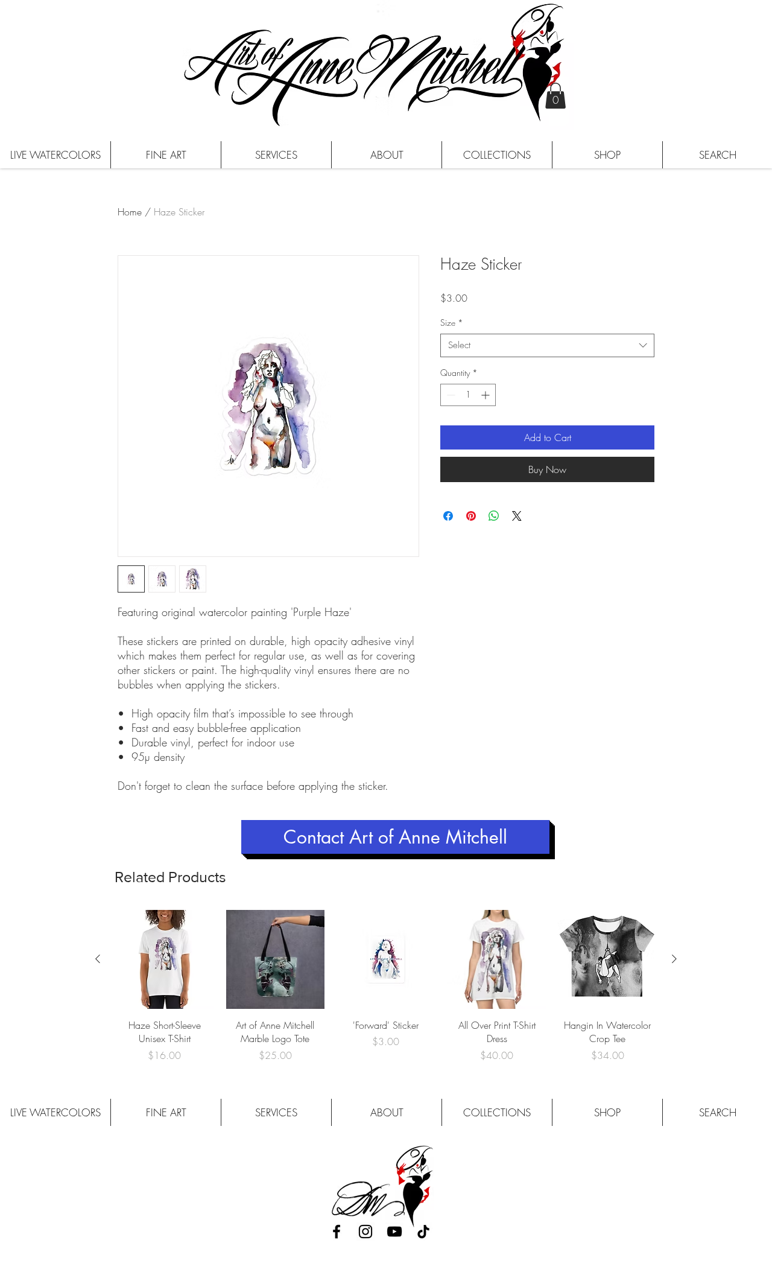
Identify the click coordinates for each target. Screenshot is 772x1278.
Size (451, 322)
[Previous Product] (97, 959)
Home (130, 211)
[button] (555, 96)
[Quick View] (164, 959)
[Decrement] (449, 394)
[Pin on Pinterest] (471, 516)
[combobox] (547, 345)
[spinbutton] (468, 394)
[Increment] (486, 394)
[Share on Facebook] (448, 516)
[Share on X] (517, 516)
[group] (386, 986)
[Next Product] (674, 959)
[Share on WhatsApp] (494, 516)
